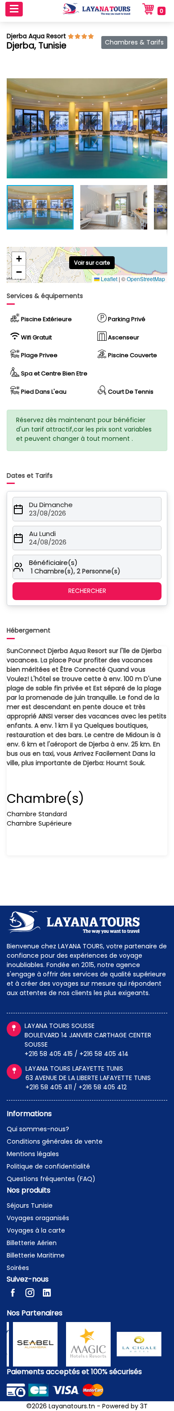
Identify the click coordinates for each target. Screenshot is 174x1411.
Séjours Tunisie (30, 1205)
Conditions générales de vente (55, 1141)
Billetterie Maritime (36, 1255)
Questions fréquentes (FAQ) (51, 1178)
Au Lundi (42, 534)
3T (144, 1406)
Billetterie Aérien (32, 1242)
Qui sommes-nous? (38, 1129)
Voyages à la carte (36, 1230)
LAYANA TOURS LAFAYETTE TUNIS (74, 1068)
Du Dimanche (51, 505)
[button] (159, 86)
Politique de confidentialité (48, 1166)
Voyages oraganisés (38, 1217)
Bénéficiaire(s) (53, 563)
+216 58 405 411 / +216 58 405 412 (76, 1087)
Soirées (18, 1267)
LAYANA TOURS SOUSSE (60, 1025)
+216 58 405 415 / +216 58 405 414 (76, 1053)
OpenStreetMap (146, 278)
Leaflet (108, 278)
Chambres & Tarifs (134, 42)
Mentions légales (33, 1153)
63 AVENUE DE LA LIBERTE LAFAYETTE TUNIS (88, 1077)
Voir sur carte (92, 262)
